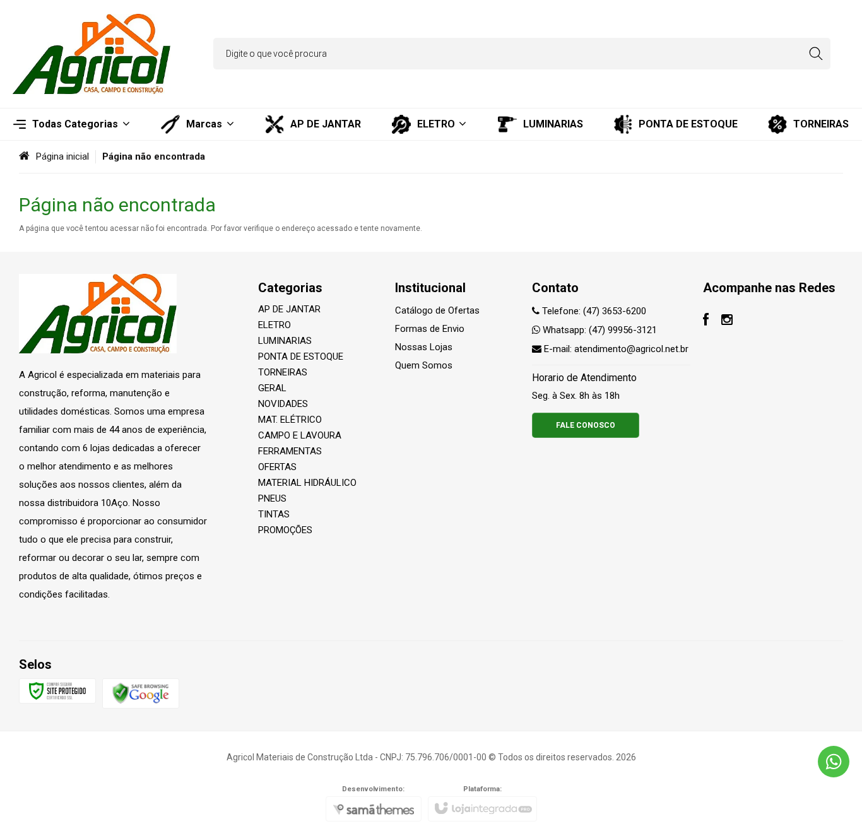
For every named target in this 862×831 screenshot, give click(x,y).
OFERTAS (277, 467)
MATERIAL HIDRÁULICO (307, 482)
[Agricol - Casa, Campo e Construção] (91, 54)
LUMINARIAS (285, 340)
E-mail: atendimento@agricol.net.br (614, 349)
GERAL (272, 388)
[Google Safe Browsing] (140, 692)
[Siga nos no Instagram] (727, 321)
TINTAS (274, 514)
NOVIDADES (283, 404)
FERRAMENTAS (290, 451)
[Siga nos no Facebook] (706, 321)
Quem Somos (423, 365)
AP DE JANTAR (289, 309)
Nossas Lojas (423, 347)
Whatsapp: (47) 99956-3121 (598, 330)
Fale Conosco (585, 425)
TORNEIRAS (282, 372)
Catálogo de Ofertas (437, 310)
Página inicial (62, 156)
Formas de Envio (429, 328)
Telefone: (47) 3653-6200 (593, 311)
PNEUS (272, 498)
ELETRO (274, 325)
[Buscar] (816, 53)
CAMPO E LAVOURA (299, 435)
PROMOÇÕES (285, 530)
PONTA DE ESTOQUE (300, 356)
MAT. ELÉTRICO (290, 419)
